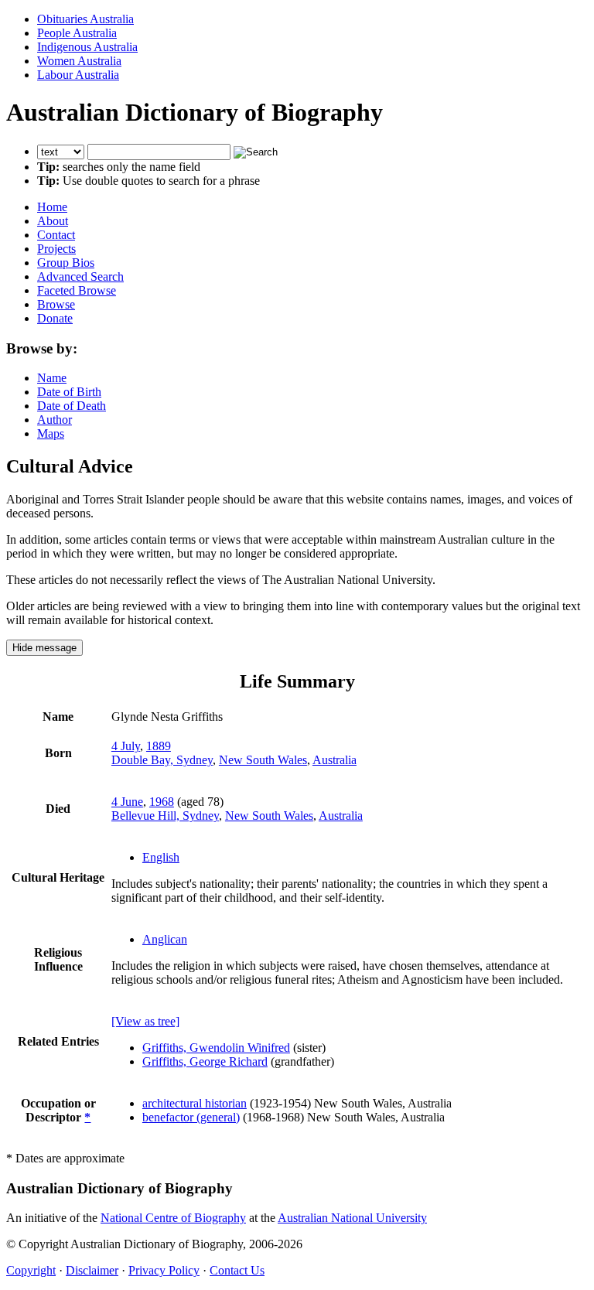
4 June (127, 801)
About (52, 220)
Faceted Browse (76, 290)
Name (52, 377)
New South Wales (263, 759)
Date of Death (71, 405)
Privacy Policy (164, 1270)
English (160, 857)
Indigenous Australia (87, 46)
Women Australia (79, 60)
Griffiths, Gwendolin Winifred (216, 1047)
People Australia (77, 32)
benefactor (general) (191, 1117)
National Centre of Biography (173, 1217)
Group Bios (65, 262)
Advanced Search (80, 276)
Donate (55, 318)
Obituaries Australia (85, 19)
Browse (56, 304)
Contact (56, 234)
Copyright (31, 1270)
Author (54, 419)
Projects (56, 248)
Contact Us (237, 1270)
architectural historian (194, 1103)
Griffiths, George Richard (205, 1061)
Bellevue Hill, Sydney (165, 815)
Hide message (44, 648)
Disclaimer (92, 1270)
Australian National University (352, 1217)
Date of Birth (69, 391)
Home (52, 206)
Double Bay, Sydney (162, 759)
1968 (161, 801)
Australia (334, 759)
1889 (158, 745)
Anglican (164, 939)
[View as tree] (145, 1021)
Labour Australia (78, 74)
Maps (50, 433)
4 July (125, 745)
